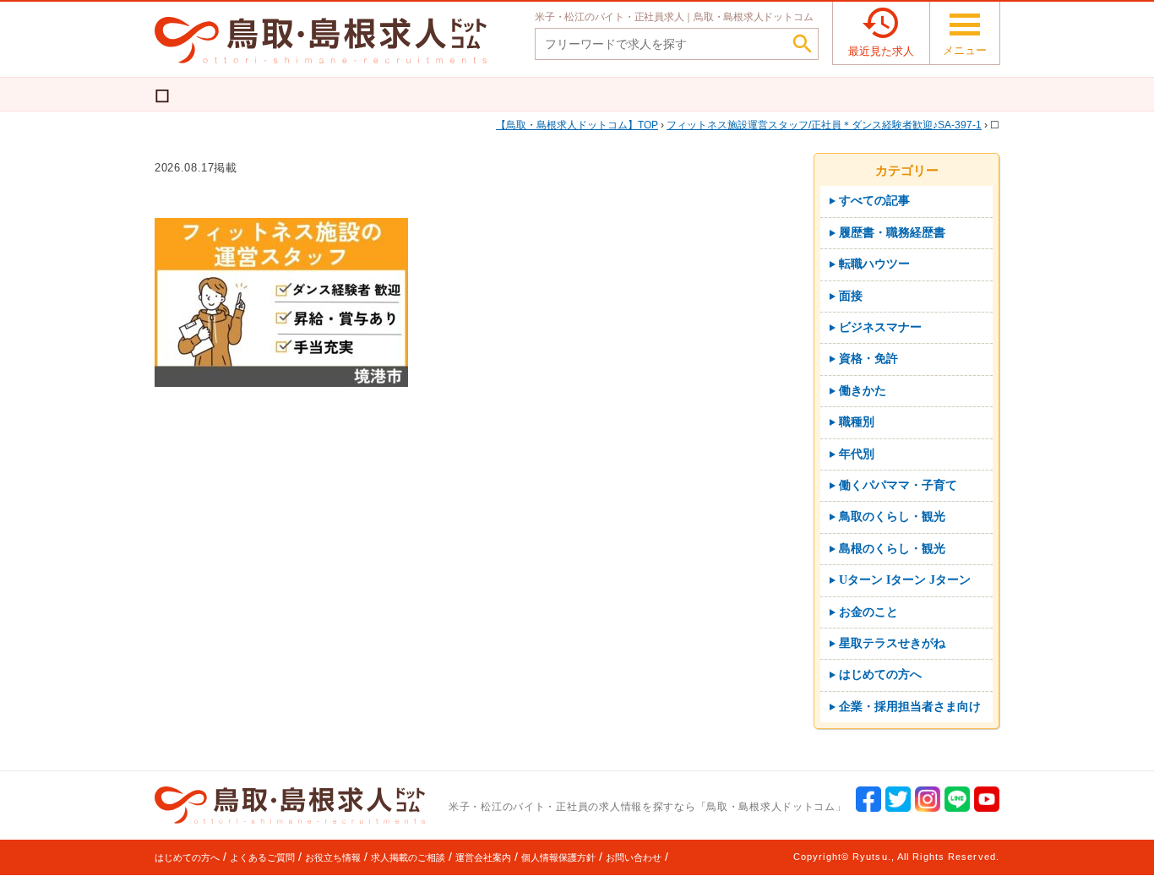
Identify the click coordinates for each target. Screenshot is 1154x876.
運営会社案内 (483, 857)
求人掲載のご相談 (408, 857)
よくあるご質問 (262, 857)
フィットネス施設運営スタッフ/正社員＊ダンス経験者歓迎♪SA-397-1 (824, 125)
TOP (582, 125)
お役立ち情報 (333, 857)
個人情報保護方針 (558, 857)
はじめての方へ (187, 857)
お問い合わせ (633, 857)
